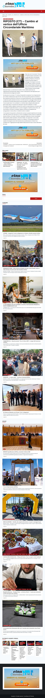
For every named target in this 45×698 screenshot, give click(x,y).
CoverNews (26, 696)
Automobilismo (13, 554)
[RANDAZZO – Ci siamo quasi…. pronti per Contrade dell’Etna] (22, 362)
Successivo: (32, 144)
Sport (13, 519)
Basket (17, 554)
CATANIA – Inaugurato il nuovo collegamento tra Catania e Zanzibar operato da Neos (21, 233)
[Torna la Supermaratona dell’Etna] (22, 472)
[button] (3, 11)
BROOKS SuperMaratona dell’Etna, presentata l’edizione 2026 (16, 451)
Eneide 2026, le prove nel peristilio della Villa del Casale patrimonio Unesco (31, 651)
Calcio (20, 554)
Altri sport (8, 554)
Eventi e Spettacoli (21, 643)
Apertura (5, 159)
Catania (5, 409)
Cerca (3, 194)
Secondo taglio (33, 159)
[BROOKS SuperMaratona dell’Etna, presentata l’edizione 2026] (22, 437)
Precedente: (12, 144)
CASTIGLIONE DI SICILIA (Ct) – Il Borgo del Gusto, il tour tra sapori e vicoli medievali (22, 556)
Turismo (5, 230)
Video (36, 554)
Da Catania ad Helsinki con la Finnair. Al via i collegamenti (16, 412)
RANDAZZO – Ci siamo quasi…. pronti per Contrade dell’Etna (16, 377)
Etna (7, 159)
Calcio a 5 (23, 554)
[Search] (41, 11)
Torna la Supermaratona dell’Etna (10, 486)
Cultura (5, 644)
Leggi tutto (5, 274)
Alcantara (5, 265)
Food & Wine (5, 374)
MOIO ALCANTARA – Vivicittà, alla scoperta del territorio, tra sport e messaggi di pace (22, 522)
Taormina (13, 644)
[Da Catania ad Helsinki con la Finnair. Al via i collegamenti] (22, 397)
